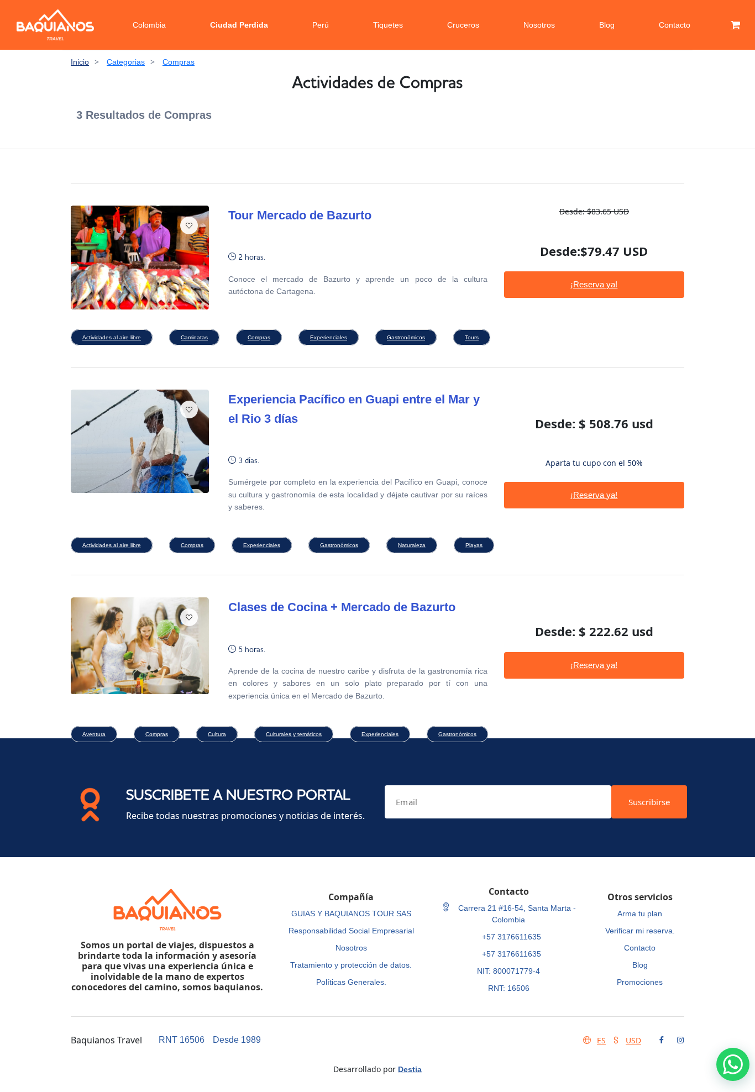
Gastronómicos (406, 337)
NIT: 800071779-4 (508, 971)
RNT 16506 (182, 1039)
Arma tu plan (639, 913)
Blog (607, 24)
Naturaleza (412, 545)
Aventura (94, 734)
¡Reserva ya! (593, 284)
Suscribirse (649, 801)
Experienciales (328, 337)
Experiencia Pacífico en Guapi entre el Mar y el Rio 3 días (354, 409)
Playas (474, 545)
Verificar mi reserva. (640, 930)
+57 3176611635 (511, 936)
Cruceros (463, 24)
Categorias (126, 61)
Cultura (217, 734)
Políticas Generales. (351, 982)
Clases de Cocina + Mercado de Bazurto (341, 607)
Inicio (80, 61)
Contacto (674, 24)
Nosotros (539, 24)
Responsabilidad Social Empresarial (351, 930)
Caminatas (194, 337)
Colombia (149, 24)
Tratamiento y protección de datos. (351, 964)
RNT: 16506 (508, 988)
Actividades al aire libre (111, 337)
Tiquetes (388, 24)
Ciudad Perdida (239, 24)
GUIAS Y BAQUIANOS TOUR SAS (351, 913)
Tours (472, 337)
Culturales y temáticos (294, 734)
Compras (178, 61)
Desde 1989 (237, 1039)
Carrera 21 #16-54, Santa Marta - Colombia (516, 914)
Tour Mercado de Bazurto (299, 215)
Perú (320, 24)
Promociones (640, 982)
